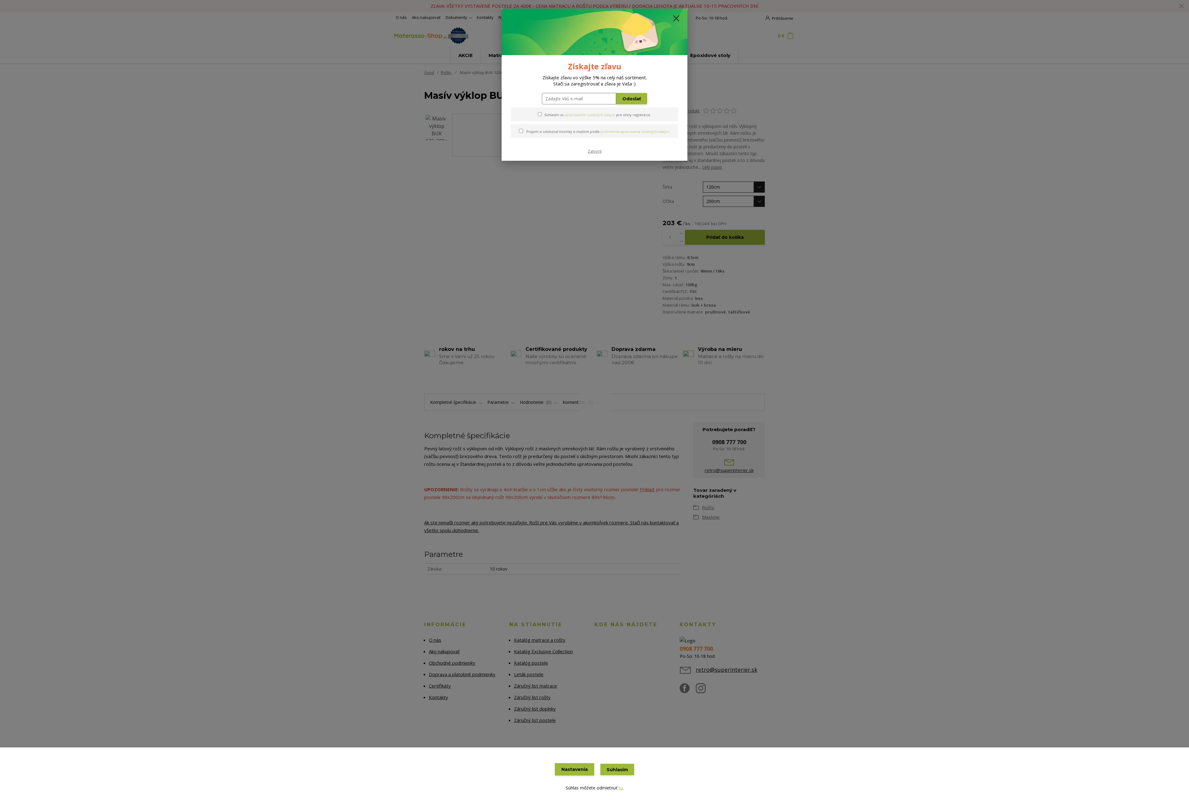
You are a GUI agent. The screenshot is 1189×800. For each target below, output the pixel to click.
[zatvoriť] (676, 18)
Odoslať (631, 99)
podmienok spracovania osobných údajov (634, 131)
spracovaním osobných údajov (590, 114)
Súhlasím (617, 769)
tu (621, 788)
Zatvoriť (595, 151)
